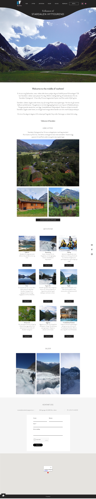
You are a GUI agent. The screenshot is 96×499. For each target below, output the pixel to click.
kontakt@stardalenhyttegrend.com (25, 410)
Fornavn (34, 418)
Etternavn (50, 418)
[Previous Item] (18, 373)
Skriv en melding (36, 429)
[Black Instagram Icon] (92, 254)
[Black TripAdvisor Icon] (92, 245)
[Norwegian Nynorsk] (82, 3)
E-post (34, 423)
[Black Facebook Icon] (92, 250)
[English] (85, 3)
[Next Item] (77, 373)
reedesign (48, 496)
